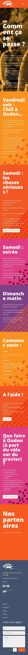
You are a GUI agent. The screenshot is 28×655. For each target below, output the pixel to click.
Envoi (22, 650)
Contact (7, 419)
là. (13, 378)
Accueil (5, 604)
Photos (5, 614)
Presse (5, 611)
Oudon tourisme (10, 497)
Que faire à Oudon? (11, 230)
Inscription (6, 607)
